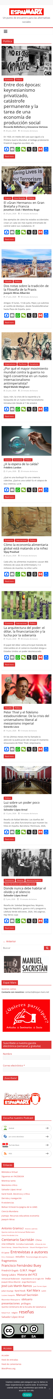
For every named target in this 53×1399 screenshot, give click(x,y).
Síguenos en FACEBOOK (13, 1176)
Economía (9, 79)
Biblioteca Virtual (10, 1172)
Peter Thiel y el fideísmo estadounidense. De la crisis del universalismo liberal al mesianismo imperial (26, 717)
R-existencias (8, 1202)
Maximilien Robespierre (11, 1299)
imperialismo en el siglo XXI (32, 1278)
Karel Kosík (20, 1290)
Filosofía (8, 281)
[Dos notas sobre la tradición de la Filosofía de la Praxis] (26, 250)
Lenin (43, 1291)
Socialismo (34, 364)
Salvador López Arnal (11, 1189)
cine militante (8, 1243)
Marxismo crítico (9, 1185)
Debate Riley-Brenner (21, 1247)
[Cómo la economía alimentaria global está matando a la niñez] (26, 508)
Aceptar (27, 1395)
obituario (26, 1299)
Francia (8, 198)
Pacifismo (22, 364)
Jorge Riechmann (29, 1282)
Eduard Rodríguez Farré (38, 1247)
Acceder (5, 1355)
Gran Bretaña (19, 198)
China (38, 1240)
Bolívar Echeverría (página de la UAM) (19, 1207)
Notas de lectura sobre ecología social (20, 884)
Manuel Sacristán (27, 1295)
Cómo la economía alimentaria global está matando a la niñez (26, 546)
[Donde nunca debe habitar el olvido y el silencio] (26, 850)
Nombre (7, 1053)
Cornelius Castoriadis (25, 1244)
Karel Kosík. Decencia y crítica (16, 1194)
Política (19, 79)
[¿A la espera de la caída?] (26, 427)
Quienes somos (9, 989)
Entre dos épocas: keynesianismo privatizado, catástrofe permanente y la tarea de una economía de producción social (22, 104)
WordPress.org (8, 1368)
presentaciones (11, 1303)
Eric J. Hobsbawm (8, 1257)
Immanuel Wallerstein (11, 1278)
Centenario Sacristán (18, 1239)
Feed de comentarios (11, 1364)
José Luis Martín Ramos (17, 1286)
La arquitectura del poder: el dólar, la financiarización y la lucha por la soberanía (24, 631)
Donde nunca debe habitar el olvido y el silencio (25, 890)
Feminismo (9, 880)
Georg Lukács (9, 1274)
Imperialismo (10, 364)
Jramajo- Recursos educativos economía (20, 1215)
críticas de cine (40, 1244)
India (48, 1278)
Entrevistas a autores (29, 1251)
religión (14, 1312)
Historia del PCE (27, 1274)
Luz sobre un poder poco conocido (22, 804)
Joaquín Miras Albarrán (11, 1282)
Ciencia (8, 460)
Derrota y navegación (12, 1198)
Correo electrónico (14, 1065)
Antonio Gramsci (13, 1228)
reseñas (26, 1312)
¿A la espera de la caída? (21, 464)
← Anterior (9, 941)
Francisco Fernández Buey (21, 1265)
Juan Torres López (39, 1286)
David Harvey (6, 1247)
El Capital (5, 1252)
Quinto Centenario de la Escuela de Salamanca (24, 1306)
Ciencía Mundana (10, 1211)
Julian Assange (7, 1291)
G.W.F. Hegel (28, 1270)
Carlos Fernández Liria (10, 1235)
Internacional (21, 540)
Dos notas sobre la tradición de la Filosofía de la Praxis (26, 288)
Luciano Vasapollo (8, 1295)
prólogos (26, 1303)
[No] (49, 1388)
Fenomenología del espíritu (36, 1257)
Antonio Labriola (31, 1229)
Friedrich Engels (10, 1270)
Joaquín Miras (8, 1219)
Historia (20, 880)
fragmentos (9, 1261)
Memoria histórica (34, 880)
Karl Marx (33, 1290)
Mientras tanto (9, 1180)
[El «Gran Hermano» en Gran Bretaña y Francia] (26, 168)
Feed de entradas (10, 1359)
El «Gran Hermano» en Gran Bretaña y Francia (24, 204)
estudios (20, 1256)
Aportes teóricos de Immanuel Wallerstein (18, 1232)
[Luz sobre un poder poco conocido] (26, 767)
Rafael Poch (6, 1313)
